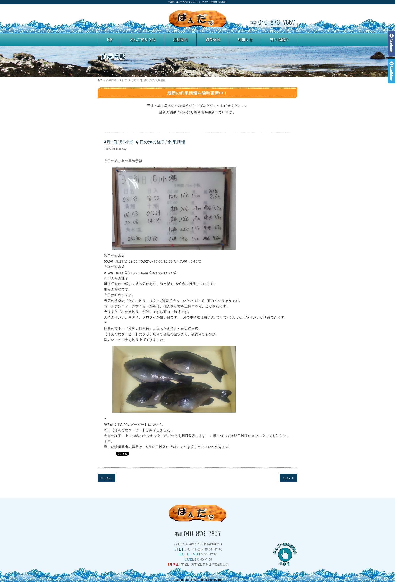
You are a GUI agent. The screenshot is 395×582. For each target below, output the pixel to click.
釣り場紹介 (279, 39)
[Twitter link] (391, 80)
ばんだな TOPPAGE (197, 18)
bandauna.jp (184, 579)
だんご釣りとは (143, 39)
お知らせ (245, 39)
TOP (109, 39)
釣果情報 (212, 39)
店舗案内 (180, 39)
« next (106, 477)
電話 (272, 22)
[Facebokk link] (391, 52)
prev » (288, 477)
